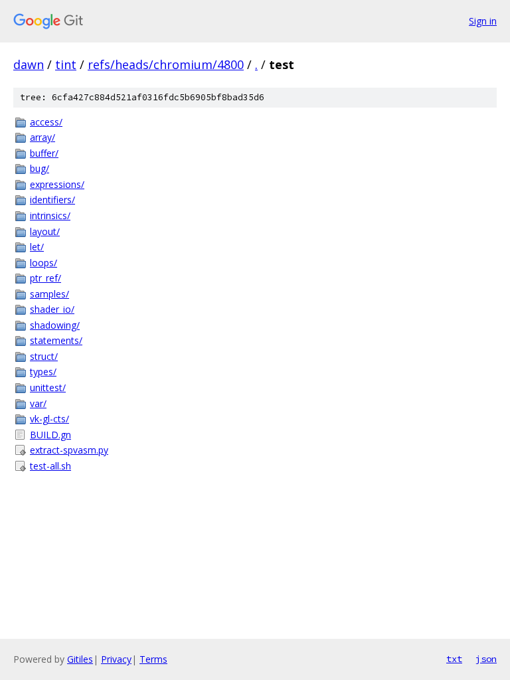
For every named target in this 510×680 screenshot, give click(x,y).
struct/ (44, 356)
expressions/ (57, 184)
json (486, 659)
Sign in (483, 21)
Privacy (116, 659)
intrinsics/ (50, 215)
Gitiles (80, 659)
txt (454, 659)
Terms (153, 659)
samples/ (49, 294)
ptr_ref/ (45, 278)
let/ (37, 246)
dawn (28, 64)
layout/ (45, 231)
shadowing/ (55, 325)
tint (65, 64)
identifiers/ (52, 199)
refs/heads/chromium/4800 (166, 64)
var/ (38, 403)
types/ (43, 371)
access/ (46, 122)
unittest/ (48, 387)
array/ (42, 137)
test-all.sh (50, 466)
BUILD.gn (50, 434)
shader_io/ (52, 309)
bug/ (39, 168)
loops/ (43, 262)
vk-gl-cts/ (49, 418)
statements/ (56, 340)
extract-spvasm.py (69, 450)
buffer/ (44, 153)
